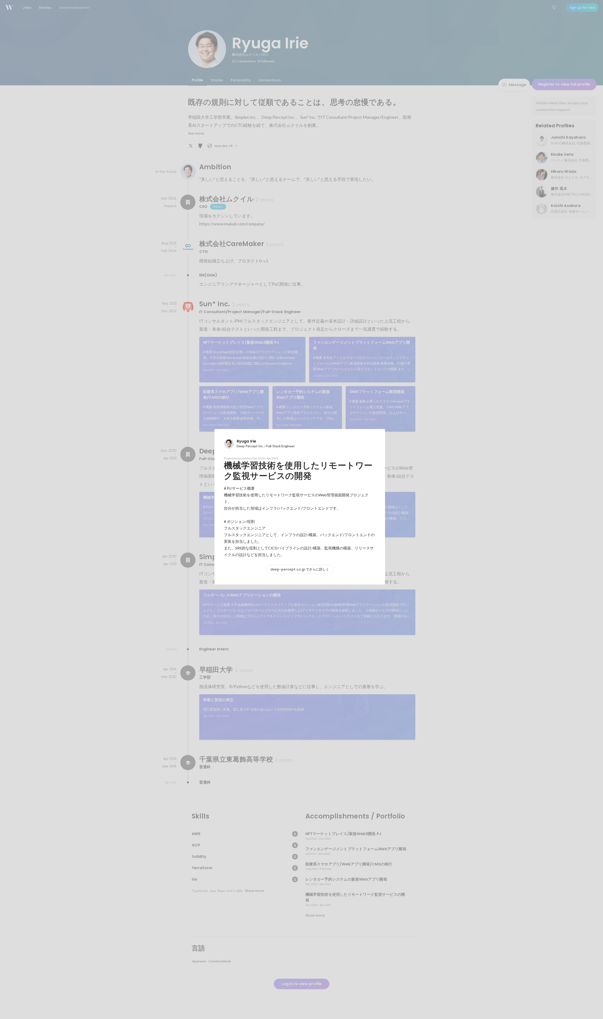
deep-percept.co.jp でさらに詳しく (299, 569)
